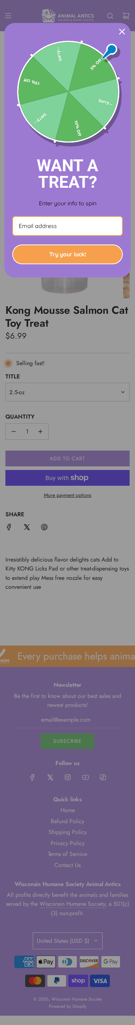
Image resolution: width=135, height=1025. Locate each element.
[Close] (122, 31)
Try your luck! (67, 254)
